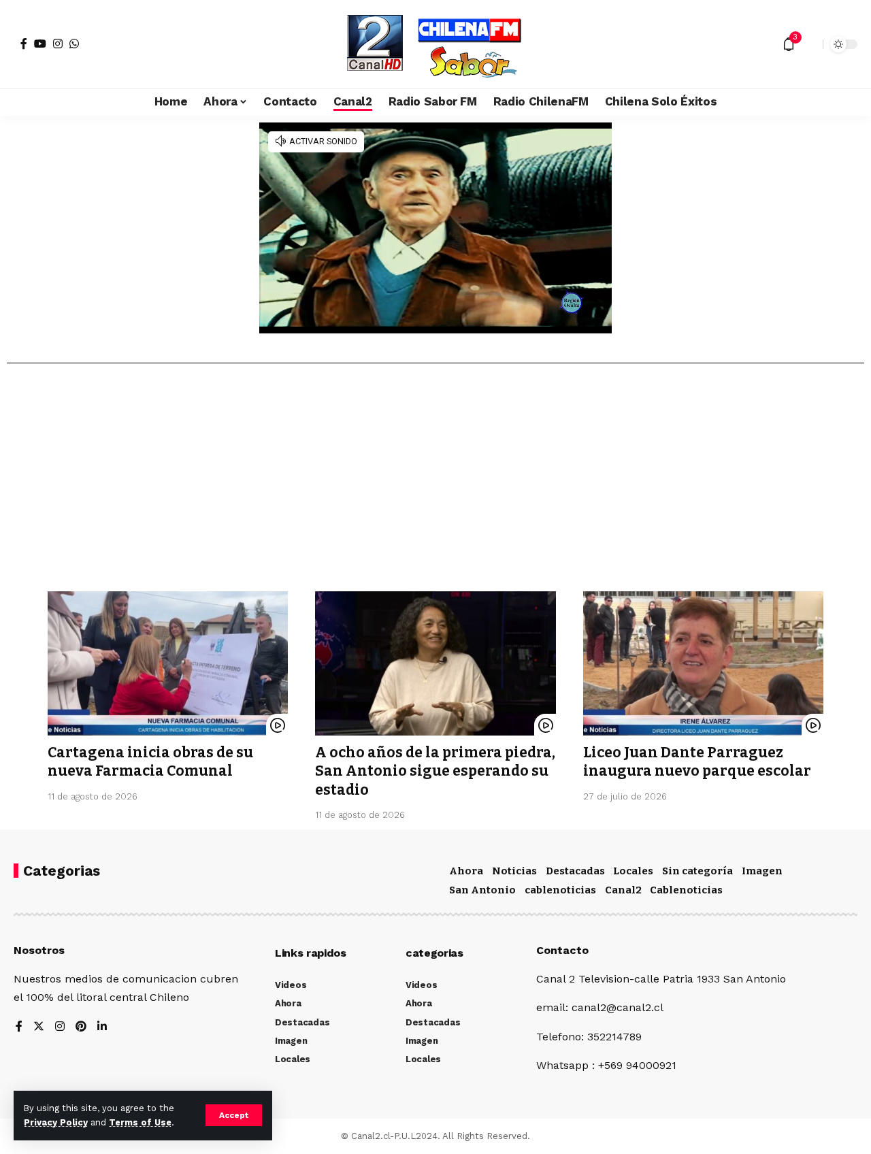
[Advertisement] (435, 482)
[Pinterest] (80, 1027)
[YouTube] (40, 43)
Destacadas (575, 871)
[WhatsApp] (74, 43)
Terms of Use (140, 1122)
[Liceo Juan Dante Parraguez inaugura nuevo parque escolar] (703, 663)
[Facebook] (24, 43)
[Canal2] (435, 44)
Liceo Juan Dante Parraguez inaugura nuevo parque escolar (697, 762)
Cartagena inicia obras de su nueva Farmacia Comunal (150, 762)
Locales (633, 871)
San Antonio (482, 890)
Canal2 (623, 890)
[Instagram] (58, 43)
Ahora (466, 871)
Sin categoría (697, 871)
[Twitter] (38, 1027)
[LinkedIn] (102, 1027)
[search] (809, 44)
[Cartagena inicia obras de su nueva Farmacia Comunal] (168, 663)
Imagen (762, 871)
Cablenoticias (686, 890)
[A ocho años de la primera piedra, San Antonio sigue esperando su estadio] (435, 663)
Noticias (514, 871)
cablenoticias (560, 890)
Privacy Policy (56, 1122)
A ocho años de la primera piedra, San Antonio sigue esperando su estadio (435, 771)
